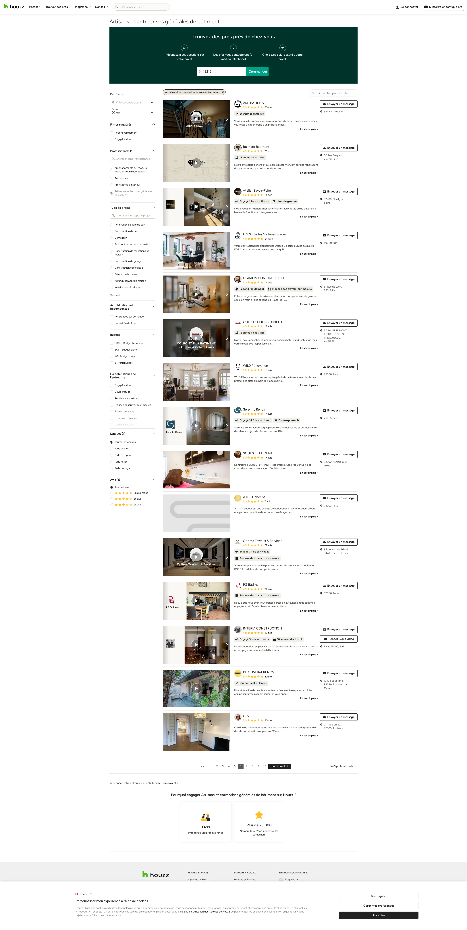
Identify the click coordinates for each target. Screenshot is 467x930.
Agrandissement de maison (130, 280)
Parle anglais (122, 448)
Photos (33, 7)
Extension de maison (126, 274)
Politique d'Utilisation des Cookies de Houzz (205, 911)
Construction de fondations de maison (132, 252)
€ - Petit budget (123, 362)
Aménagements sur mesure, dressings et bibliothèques (131, 169)
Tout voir (115, 295)
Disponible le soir (124, 424)
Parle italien (121, 461)
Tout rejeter (379, 896)
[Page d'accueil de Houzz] (155, 874)
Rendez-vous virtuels (127, 398)
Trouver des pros (57, 7)
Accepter (379, 915)
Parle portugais (123, 468)
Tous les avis (122, 487)
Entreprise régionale (126, 418)
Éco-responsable (124, 411)
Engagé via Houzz (125, 139)
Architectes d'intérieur (127, 184)
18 (264, 766)
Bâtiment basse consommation (132, 244)
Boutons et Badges (244, 879)
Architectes (121, 178)
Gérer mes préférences (378, 905)
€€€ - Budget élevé (126, 349)
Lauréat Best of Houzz (127, 323)
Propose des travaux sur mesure (133, 405)
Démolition (121, 237)
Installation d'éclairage (127, 287)
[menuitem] (35, 7)
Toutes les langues (125, 442)
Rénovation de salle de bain (130, 224)
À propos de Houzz (199, 879)
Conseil (100, 7)
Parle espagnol (123, 455)
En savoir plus (170, 783)
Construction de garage (128, 261)
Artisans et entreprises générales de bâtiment (133, 193)
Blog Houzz (291, 879)
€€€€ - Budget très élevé (129, 343)
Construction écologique (129, 267)
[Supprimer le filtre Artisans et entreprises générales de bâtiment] (222, 92)
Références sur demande (129, 316)
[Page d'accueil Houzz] (14, 6)
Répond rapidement (126, 132)
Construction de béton (127, 231)
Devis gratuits (122, 391)
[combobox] (141, 7)
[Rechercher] (116, 7)
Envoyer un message (341, 104)
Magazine (81, 7)
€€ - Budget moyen (126, 356)
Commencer (258, 72)
